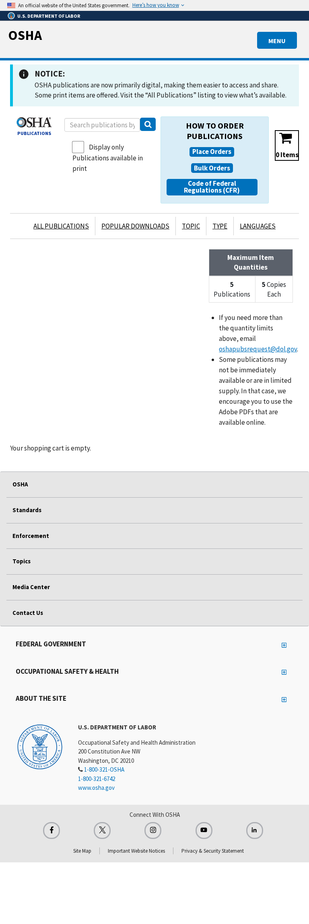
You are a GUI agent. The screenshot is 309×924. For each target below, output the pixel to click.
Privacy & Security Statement (212, 850)
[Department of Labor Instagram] (152, 830)
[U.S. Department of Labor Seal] (40, 746)
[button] (212, 152)
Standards (26, 510)
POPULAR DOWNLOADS (135, 226)
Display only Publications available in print (107, 158)
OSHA (25, 35)
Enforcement (30, 536)
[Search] (148, 124)
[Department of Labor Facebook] (51, 830)
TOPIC (191, 226)
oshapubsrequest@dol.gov (258, 349)
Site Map (82, 850)
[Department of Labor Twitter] (102, 830)
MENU (277, 41)
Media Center (31, 587)
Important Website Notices (136, 850)
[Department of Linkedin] (254, 830)
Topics (21, 561)
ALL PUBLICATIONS (61, 226)
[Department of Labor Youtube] (204, 830)
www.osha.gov (96, 787)
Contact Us (27, 613)
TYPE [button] (219, 226)
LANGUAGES (258, 226)
